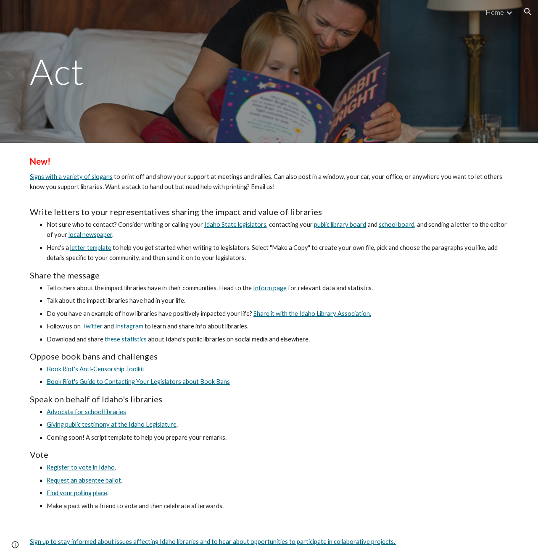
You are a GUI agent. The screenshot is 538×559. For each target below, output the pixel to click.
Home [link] (494, 12)
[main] (186, 71)
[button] (528, 12)
